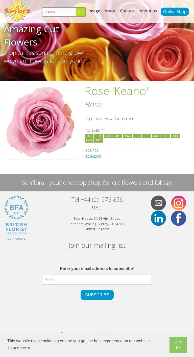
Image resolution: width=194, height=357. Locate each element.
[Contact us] (160, 203)
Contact (127, 11)
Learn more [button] (19, 348)
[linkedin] (160, 218)
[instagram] (180, 203)
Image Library (101, 11)
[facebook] (180, 218)
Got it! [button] (178, 344)
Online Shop (174, 11)
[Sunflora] (18, 11)
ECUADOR (93, 156)
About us (148, 11)
